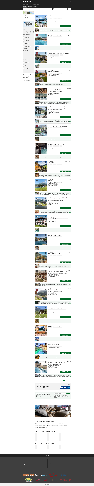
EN (67, 1)
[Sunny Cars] (28, 480)
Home (24, 4)
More (70, 30)
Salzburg (30, 4)
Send (68, 393)
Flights (35, 6)
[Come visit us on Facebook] (44, 484)
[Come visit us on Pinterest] (48, 484)
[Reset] (51, 9)
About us (49, 461)
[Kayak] (28, 475)
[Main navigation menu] (70, 2)
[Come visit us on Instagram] (46, 484)
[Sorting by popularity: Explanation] (28, 17)
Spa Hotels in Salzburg (36, 4)
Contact (25, 461)
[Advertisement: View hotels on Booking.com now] (65, 387)
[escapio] (27, 2)
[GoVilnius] (65, 480)
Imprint (49, 463)
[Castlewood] (53, 480)
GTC (24, 464)
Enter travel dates (65, 26)
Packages (30, 6)
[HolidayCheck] (65, 475)
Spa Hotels (27, 4)
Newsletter (25, 463)
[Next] (70, 380)
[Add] (45, 16)
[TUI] (53, 475)
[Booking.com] (41, 475)
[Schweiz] (41, 480)
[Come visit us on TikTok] (49, 484)
